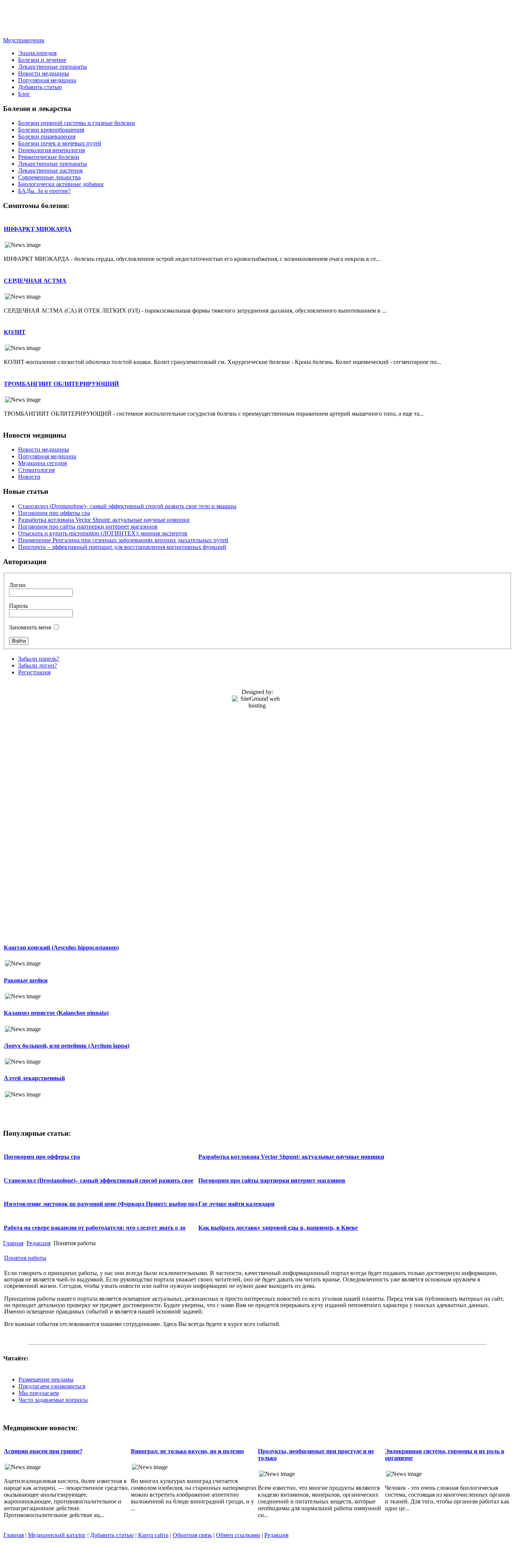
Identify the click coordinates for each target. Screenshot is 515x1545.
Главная (13, 1243)
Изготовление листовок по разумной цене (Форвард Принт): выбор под (101, 1204)
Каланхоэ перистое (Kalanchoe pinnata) (56, 1013)
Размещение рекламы (46, 1379)
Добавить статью (112, 1535)
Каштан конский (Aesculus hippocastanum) (61, 947)
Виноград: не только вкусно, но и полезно (187, 1451)
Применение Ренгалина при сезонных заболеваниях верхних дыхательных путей (123, 540)
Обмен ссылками (238, 1535)
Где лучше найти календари (236, 1204)
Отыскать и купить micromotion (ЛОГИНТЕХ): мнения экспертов (102, 533)
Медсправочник (23, 40)
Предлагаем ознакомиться (51, 1386)
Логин (17, 585)
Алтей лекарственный (34, 1078)
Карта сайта (153, 1535)
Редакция (38, 1243)
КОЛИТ (15, 332)
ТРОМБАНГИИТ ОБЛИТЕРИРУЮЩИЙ (61, 384)
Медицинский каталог (57, 1535)
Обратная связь (192, 1535)
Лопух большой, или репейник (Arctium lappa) (66, 1045)
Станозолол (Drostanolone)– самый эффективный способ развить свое (98, 1180)
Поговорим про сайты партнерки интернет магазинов (88, 526)
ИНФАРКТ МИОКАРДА (38, 229)
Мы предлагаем (38, 1393)
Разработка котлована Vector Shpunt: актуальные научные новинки (104, 520)
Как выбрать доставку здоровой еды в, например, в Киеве (278, 1227)
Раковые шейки (26, 980)
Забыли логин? (37, 665)
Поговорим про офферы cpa (54, 513)
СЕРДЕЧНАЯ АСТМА (35, 281)
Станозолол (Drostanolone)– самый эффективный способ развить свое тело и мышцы (127, 506)
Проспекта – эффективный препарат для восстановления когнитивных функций (122, 547)
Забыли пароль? (38, 658)
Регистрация (34, 672)
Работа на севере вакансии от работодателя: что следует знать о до (94, 1227)
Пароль (18, 606)
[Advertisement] (257, 20)
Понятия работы (25, 1258)
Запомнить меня (30, 627)
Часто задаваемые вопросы (53, 1400)
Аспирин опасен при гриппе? (43, 1451)
